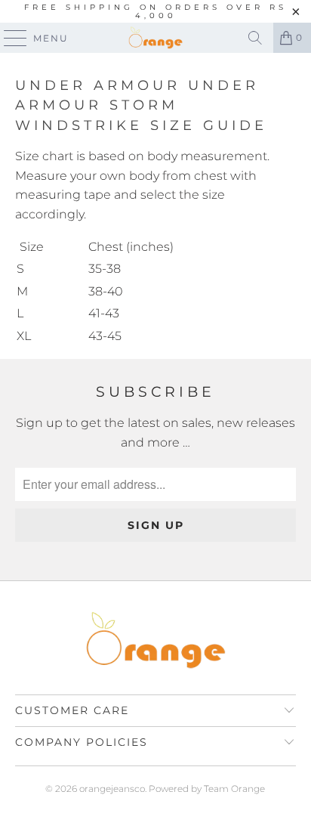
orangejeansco (112, 788)
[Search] (255, 38)
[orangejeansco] (155, 38)
